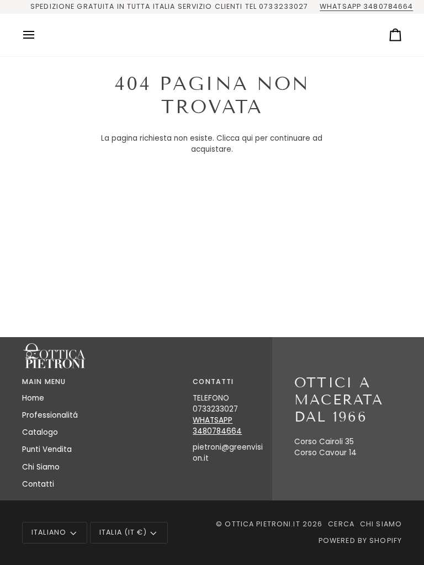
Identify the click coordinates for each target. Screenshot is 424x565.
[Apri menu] (38, 35)
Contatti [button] (213, 381)
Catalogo (40, 432)
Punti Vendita (47, 449)
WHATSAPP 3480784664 (366, 6)
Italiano (48, 532)
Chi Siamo (41, 467)
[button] (145, 379)
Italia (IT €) (123, 532)
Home (33, 398)
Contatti (38, 484)
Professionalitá (50, 415)
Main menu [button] (44, 381)
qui (247, 138)
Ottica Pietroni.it (262, 524)
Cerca (341, 524)
